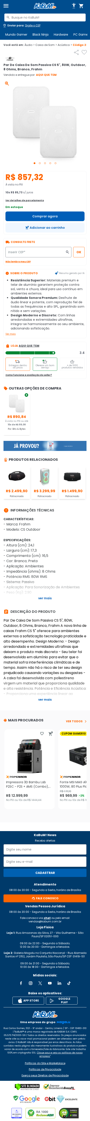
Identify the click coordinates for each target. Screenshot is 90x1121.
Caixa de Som (46, 45)
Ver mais (10, 334)
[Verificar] (27, 1086)
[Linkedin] (59, 983)
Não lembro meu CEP (18, 261)
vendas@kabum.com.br (45, 921)
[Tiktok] (69, 983)
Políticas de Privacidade (45, 1069)
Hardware (61, 34)
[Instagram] (31, 983)
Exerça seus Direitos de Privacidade (45, 1075)
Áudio (29, 45)
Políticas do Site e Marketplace (45, 1063)
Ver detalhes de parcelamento (24, 200)
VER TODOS (74, 721)
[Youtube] (50, 983)
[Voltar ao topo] (45, 1014)
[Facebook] (21, 983)
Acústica (65, 45)
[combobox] (45, 17)
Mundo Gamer (16, 34)
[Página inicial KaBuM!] (45, 6)
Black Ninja (40, 34)
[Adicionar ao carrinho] (51, 734)
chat (47, 918)
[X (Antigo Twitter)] (40, 983)
